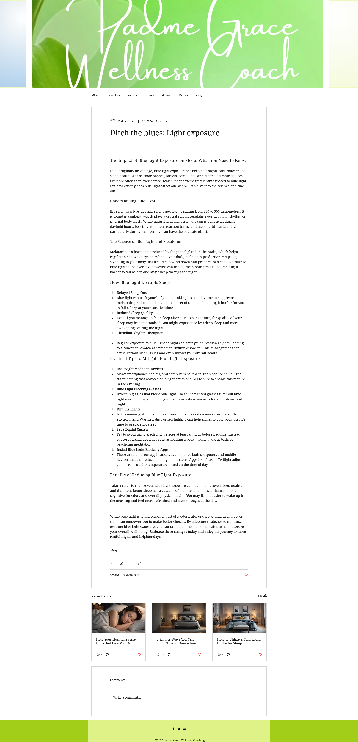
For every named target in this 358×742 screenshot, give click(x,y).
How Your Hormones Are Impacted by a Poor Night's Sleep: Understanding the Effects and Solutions (117, 641)
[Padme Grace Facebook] (173, 729)
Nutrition (115, 95)
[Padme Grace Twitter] (179, 729)
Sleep (150, 95)
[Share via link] (139, 563)
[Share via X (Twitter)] (121, 563)
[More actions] (246, 121)
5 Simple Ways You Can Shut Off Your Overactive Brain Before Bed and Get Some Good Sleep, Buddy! (177, 641)
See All (262, 595)
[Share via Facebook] (112, 563)
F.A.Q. (199, 95)
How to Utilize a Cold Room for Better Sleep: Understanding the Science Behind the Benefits (239, 641)
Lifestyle (183, 95)
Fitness (165, 95)
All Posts (96, 95)
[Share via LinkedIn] (130, 563)
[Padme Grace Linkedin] (184, 729)
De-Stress (134, 95)
